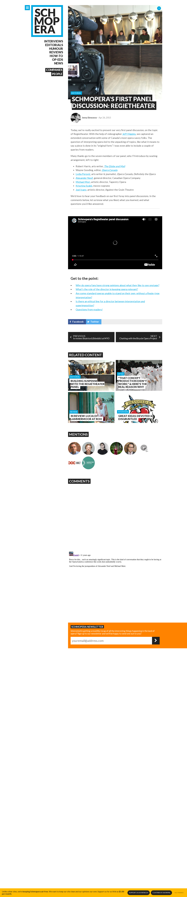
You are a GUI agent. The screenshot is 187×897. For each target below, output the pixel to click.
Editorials (54, 45)
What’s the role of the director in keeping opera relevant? (107, 289)
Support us (138, 893)
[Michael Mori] (102, 448)
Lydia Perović (83, 174)
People (57, 74)
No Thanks (179, 893)
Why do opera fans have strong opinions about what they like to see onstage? (117, 285)
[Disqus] (115, 517)
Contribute (161, 893)
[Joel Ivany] (88, 448)
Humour (56, 48)
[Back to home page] (47, 21)
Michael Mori (83, 181)
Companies (54, 70)
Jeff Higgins (129, 133)
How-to (56, 56)
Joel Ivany (81, 189)
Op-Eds (57, 59)
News (58, 63)
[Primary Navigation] (27, 7)
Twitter (94, 321)
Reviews (56, 52)
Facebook (78, 321)
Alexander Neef (84, 177)
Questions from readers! (89, 309)
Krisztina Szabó (84, 185)
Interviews (53, 41)
